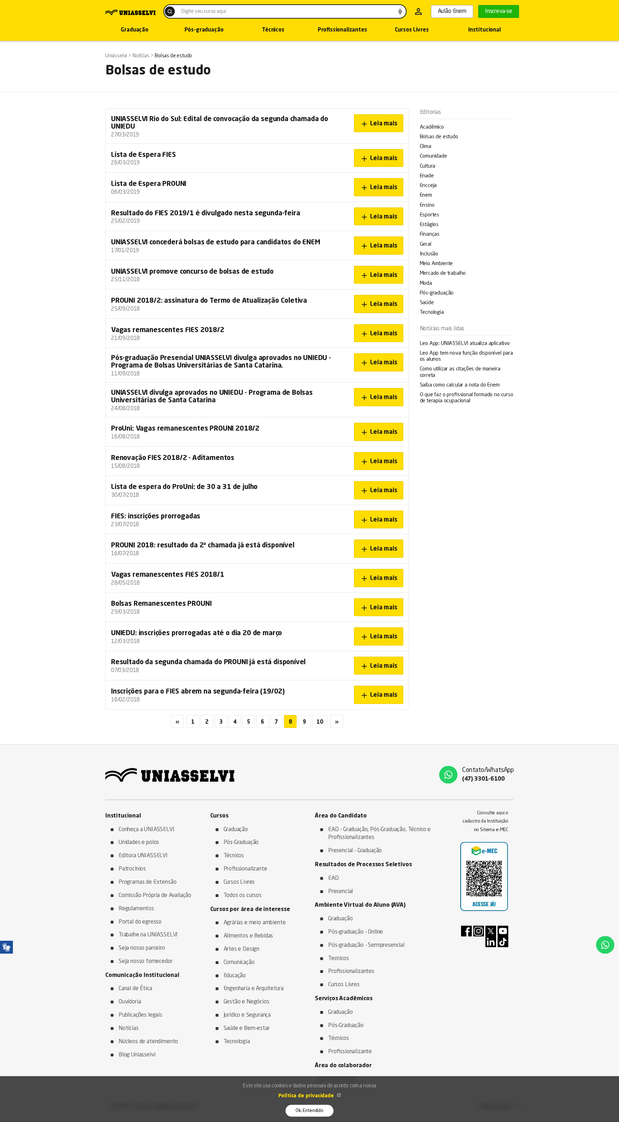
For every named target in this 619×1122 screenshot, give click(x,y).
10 (320, 722)
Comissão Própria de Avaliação (155, 895)
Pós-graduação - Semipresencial (366, 945)
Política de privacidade (306, 1095)
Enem (426, 195)
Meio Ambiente (436, 264)
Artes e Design (242, 949)
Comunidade (433, 156)
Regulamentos (136, 909)
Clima (425, 146)
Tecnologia (432, 312)
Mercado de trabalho (443, 273)
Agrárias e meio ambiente (255, 923)
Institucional (484, 30)
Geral (425, 244)
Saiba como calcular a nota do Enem (460, 385)
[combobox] (285, 11)
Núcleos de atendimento (148, 1042)
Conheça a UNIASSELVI (146, 830)
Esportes (430, 215)
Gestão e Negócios (246, 1002)
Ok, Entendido (309, 1110)
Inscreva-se (498, 11)
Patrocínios (132, 869)
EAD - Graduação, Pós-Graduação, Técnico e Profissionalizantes (379, 834)
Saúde (427, 303)
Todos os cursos (242, 895)
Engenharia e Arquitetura (254, 989)
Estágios (429, 224)
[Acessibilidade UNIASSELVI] (6, 947)
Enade (427, 176)
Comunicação (239, 962)
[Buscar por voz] (400, 11)
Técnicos (273, 30)
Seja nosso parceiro (142, 948)
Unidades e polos (139, 842)
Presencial (340, 892)
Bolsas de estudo (439, 137)
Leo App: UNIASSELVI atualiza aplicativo (465, 343)
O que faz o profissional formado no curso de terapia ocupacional (466, 398)
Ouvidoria (130, 1002)
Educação (235, 976)
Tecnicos (338, 959)
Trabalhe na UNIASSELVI (148, 935)
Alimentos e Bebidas (248, 936)
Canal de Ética (135, 989)
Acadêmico (432, 127)
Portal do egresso (140, 922)
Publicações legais (140, 1015)
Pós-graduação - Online (355, 932)
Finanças (430, 234)
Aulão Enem (452, 11)
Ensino (427, 205)
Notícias (129, 1028)
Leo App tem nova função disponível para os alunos (466, 356)
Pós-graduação (204, 30)
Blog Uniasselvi (137, 1055)
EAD (333, 878)
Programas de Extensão (147, 882)
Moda (426, 283)
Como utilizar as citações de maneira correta (460, 372)
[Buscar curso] (170, 11)
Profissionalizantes (342, 30)
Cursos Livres (412, 30)
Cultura (428, 166)
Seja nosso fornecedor (145, 961)
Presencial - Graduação (355, 851)
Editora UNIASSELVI (143, 856)
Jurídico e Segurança (247, 1015)
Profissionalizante (245, 869)
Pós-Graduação (241, 842)
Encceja (428, 185)
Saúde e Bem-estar (247, 1028)
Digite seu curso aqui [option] (203, 11)
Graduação (134, 30)
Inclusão (429, 254)
